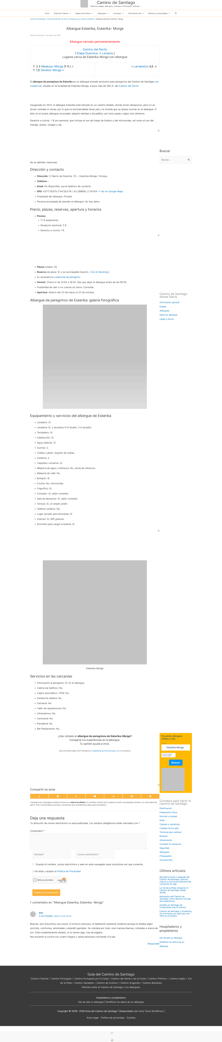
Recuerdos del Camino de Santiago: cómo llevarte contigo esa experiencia (175, 898)
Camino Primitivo (157, 978)
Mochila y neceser (168, 816)
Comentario (37, 831)
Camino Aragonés (130, 983)
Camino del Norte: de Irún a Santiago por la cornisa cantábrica (70, 19)
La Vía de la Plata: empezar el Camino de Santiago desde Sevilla (174, 890)
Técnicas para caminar (171, 832)
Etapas (163, 306)
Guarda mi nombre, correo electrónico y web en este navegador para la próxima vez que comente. (89, 864)
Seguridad (164, 848)
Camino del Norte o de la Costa (128, 978)
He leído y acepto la (58, 871)
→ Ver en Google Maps (110, 191)
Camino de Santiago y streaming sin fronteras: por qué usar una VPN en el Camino (175, 913)
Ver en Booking (99, 272)
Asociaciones (166, 860)
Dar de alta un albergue (171, 938)
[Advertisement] (95, 769)
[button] (176, 13)
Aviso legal (93, 1017)
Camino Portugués (61, 978)
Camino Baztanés (152, 983)
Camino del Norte (95, 49)
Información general (169, 302)
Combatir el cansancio (170, 844)
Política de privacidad (112, 1017)
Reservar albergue (168, 315)
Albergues (164, 310)
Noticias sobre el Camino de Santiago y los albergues (111, 987)
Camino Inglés (177, 978)
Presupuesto (166, 856)
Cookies (130, 1017)
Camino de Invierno (107, 983)
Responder (154, 943)
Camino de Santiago (116, 2)
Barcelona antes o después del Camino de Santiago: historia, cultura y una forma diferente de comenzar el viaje (175, 880)
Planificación (166, 808)
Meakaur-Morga (52, 66)
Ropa (162, 820)
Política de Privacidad (69, 871)
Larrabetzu (141, 66)
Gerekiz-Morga (51, 70)
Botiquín (164, 836)
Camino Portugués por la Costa (91, 978)
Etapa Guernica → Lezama (95, 53)
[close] (112, 1033)
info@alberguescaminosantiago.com (105, 751)
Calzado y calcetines (170, 824)
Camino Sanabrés (84, 983)
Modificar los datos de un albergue (125, 1002)
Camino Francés (39, 978)
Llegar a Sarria (167, 319)
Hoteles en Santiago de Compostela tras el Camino (173, 906)
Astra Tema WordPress (151, 1011)
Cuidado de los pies (169, 828)
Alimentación (166, 840)
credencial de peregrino (67, 277)
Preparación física (168, 812)
